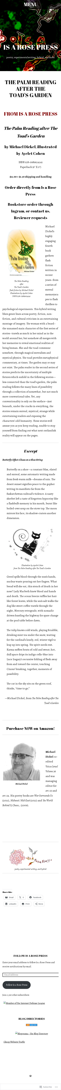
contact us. (40, 211)
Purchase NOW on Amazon (29, 728)
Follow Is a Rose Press (16, 984)
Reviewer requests (30, 217)
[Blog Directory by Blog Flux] (31, 1025)
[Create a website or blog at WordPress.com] (30, 1076)
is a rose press (30, 47)
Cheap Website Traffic (14, 1042)
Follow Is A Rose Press (30, 956)
